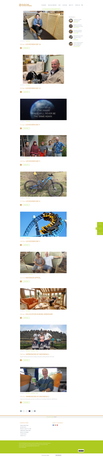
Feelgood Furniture (52, 5)
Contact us (77, 5)
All (44, 9)
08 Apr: (30, 44)
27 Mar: (30, 201)
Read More (26, 91)
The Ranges (43, 5)
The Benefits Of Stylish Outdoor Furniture (77, 20)
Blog (48, 9)
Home (48, 416)
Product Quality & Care (25, 428)
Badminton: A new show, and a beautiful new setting (78, 25)
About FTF (71, 5)
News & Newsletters (55, 9)
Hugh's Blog (28, 84)
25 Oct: (30, 278)
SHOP (59, 5)
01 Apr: (30, 125)
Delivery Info (23, 427)
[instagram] (55, 426)
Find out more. (51, 455)
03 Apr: (30, 88)
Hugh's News (33, 350)
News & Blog (51, 416)
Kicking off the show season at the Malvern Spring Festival (78, 37)
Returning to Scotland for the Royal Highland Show (77, 31)
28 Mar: (30, 161)
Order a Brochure (24, 425)
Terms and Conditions (25, 430)
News (37, 350)
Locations (64, 5)
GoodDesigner (23, 447)
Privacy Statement (24, 432)
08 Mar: (34, 354)
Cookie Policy (23, 433)
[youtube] (57, 426)
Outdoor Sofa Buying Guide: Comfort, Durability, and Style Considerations (78, 44)
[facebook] (53, 426)
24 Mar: (30, 241)
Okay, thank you (58, 455)
